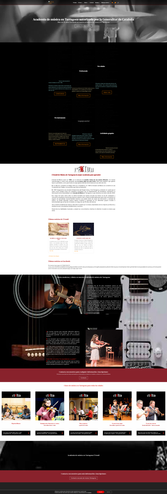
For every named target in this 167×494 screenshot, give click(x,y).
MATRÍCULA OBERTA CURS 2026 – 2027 (59, 238)
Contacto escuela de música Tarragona (83, 478)
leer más (51, 250)
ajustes (89, 492)
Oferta (85, 2)
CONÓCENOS (60, 94)
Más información (83, 95)
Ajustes (108, 491)
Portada (75, 2)
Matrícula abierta (105, 2)
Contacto (92, 2)
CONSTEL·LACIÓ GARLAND (83, 238)
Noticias (97, 2)
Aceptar (100, 491)
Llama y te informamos (83, 26)
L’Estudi (79, 2)
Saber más (107, 92)
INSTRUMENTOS (60, 144)
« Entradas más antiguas (53, 256)
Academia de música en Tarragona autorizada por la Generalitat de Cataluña (83, 19)
